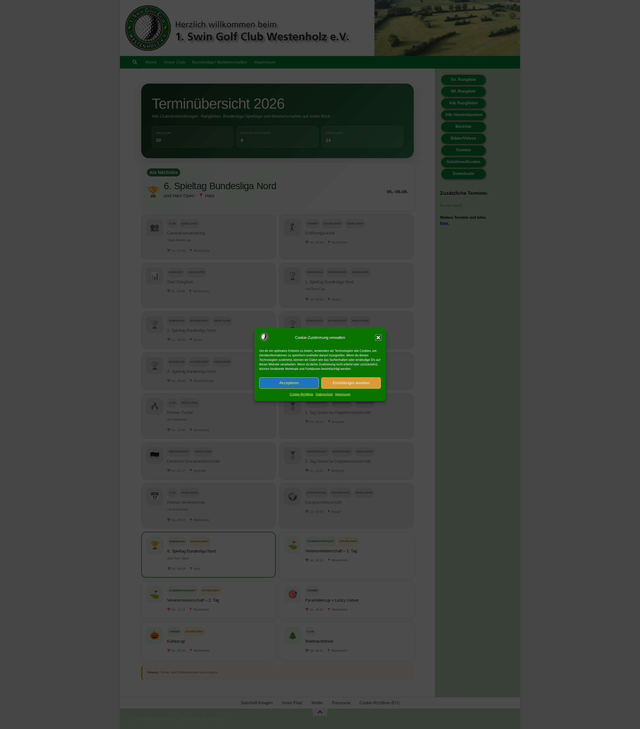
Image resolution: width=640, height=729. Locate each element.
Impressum (342, 394)
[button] (378, 337)
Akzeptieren (289, 383)
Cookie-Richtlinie (301, 394)
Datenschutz (324, 394)
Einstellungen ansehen (351, 383)
